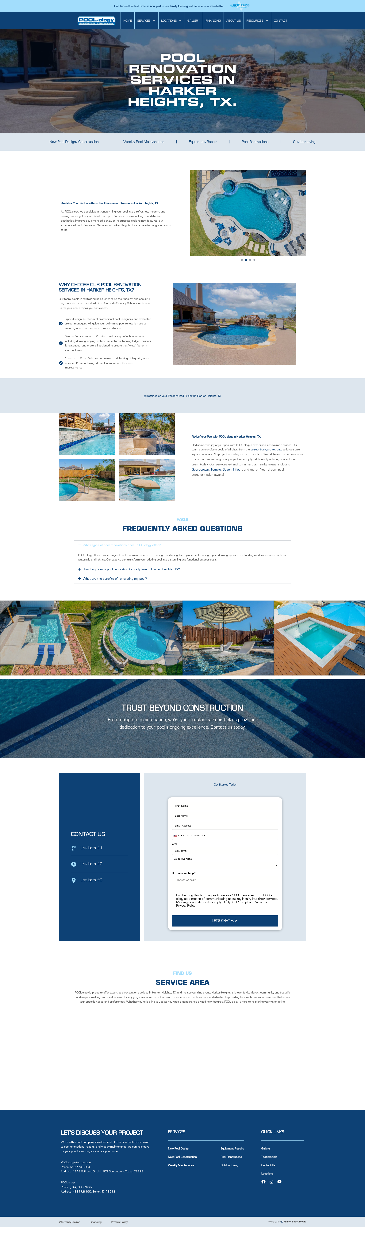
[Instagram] (271, 1182)
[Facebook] (263, 1182)
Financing (213, 20)
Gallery (193, 20)
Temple (216, 469)
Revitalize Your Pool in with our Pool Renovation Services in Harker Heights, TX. (110, 203)
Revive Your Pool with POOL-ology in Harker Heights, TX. (226, 436)
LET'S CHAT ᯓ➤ (225, 921)
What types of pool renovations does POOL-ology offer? (122, 545)
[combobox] (178, 835)
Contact (280, 20)
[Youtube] (279, 1182)
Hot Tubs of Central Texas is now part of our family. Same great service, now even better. (169, 6)
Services (144, 20)
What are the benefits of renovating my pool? (115, 578)
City (174, 843)
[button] (242, 260)
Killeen (237, 469)
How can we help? (184, 873)
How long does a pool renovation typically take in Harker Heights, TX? (131, 569)
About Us (233, 20)
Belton (227, 469)
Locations (169, 20)
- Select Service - (183, 858)
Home (127, 20)
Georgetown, (201, 469)
